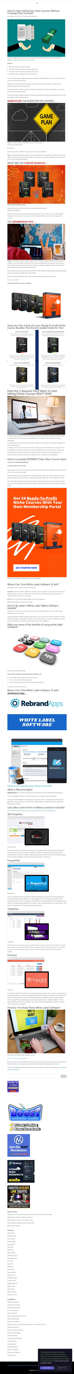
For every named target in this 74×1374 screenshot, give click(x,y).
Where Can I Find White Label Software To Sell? (33, 584)
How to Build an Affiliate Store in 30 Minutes (20, 1223)
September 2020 (12, 1283)
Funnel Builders (12, 1313)
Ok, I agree (47, 1368)
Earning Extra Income (13, 1307)
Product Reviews (12, 1335)
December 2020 (12, 1278)
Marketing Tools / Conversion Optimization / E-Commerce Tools (26, 1324)
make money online (13, 1321)
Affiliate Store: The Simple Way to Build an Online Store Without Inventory (29, 1214)
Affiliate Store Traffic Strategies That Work (20, 1217)
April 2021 (10, 1267)
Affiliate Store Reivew (13, 1226)
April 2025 (10, 1250)
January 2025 (11, 1253)
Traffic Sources (11, 1341)
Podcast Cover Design (13, 1333)
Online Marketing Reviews (15, 1330)
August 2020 (11, 1286)
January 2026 (11, 1239)
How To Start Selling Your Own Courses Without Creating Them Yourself (33, 12)
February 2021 (11, 1272)
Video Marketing (12, 1347)
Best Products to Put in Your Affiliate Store (20, 1220)
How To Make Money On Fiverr (16, 1316)
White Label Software (30, 16)
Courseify (13, 578)
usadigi (11, 16)
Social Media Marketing (14, 1338)
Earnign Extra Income (13, 1305)
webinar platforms (13, 1349)
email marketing (12, 1310)
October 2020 (11, 1280)
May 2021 (10, 1264)
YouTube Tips (11, 1355)
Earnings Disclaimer (23, 1365)
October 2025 (11, 1241)
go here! (56, 1064)
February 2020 (11, 1292)
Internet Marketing (29, 587)
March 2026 (11, 1233)
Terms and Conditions (37, 1365)
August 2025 (11, 1244)
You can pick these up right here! (17, 1058)
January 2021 (11, 1275)
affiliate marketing (12, 1302)
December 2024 (12, 1255)
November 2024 (12, 1258)
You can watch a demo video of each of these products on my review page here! (31, 810)
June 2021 (10, 1261)
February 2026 (11, 1236)
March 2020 (11, 1289)
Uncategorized (11, 1344)
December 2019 (12, 1294)
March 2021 (11, 1269)
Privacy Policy (12, 1365)
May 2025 (10, 1247)
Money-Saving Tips (13, 1327)
